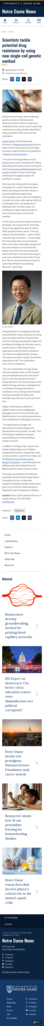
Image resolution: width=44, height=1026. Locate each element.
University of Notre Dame (22, 3)
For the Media (11, 918)
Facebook (9, 954)
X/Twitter (9, 958)
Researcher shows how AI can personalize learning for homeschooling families (18, 826)
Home (5, 23)
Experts (8, 547)
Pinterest (9, 967)
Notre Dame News (19, 11)
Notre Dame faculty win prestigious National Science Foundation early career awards (17, 762)
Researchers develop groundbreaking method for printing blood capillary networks (18, 625)
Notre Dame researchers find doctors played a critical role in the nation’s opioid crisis (18, 890)
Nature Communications (15, 154)
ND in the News (12, 553)
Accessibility (12, 1018)
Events (9, 1010)
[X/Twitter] (24, 79)
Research (19, 510)
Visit (8, 1014)
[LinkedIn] (18, 79)
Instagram (9, 961)
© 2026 (5, 972)
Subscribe (9, 559)
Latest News (11, 541)
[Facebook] (12, 79)
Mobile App (11, 1003)
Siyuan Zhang (8, 141)
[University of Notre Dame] (22, 989)
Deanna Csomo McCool (16, 73)
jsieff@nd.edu (8, 502)
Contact (16, 23)
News (11, 32)
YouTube (8, 964)
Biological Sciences (23, 144)
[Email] (30, 79)
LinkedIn (32, 1014)
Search (28, 23)
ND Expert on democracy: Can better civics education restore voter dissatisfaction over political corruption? (19, 694)
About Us (9, 565)
